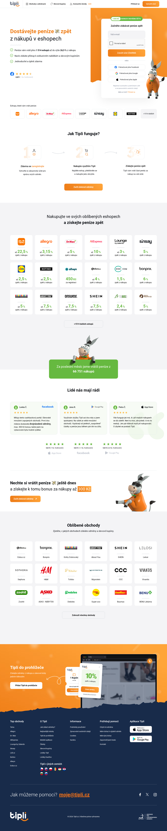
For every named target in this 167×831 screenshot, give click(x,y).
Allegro (12, 731)
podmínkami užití (134, 86)
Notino (12, 757)
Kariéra (73, 740)
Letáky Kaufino (46, 757)
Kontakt (103, 744)
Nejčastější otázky (47, 731)
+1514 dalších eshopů (83, 324)
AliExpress (14, 740)
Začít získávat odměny (83, 187)
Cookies (73, 736)
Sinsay (12, 749)
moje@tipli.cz (74, 795)
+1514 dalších (148, 114)
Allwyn (12, 761)
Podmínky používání (77, 727)
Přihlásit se (131, 92)
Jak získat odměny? (47, 727)
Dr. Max (13, 736)
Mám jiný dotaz (105, 736)
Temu (12, 727)
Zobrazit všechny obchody (83, 615)
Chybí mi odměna (106, 727)
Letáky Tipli (44, 753)
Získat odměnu (90, 689)
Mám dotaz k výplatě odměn (110, 731)
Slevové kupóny (46, 749)
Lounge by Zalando (17, 744)
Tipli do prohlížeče (47, 736)
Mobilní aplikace (46, 740)
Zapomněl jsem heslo (108, 740)
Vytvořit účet (151, 4)
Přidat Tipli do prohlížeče (26, 685)
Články (42, 744)
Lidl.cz (12, 753)
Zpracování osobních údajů (80, 731)
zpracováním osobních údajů (128, 88)
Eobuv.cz (13, 766)
